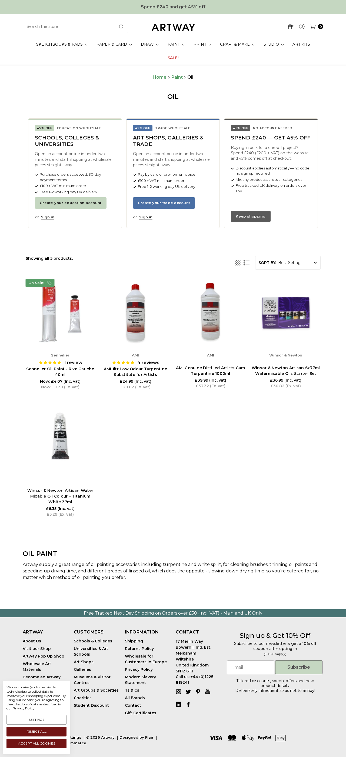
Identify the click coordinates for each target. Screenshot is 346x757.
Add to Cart (210, 331)
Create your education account (71, 203)
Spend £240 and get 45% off (173, 6)
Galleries (82, 669)
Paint (174, 44)
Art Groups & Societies (96, 690)
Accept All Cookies (36, 743)
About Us (32, 641)
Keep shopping (250, 216)
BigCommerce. (72, 743)
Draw (148, 44)
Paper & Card (112, 44)
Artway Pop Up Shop (43, 656)
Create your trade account (164, 203)
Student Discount (91, 705)
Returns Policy (139, 648)
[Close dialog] (333, 674)
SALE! (173, 57)
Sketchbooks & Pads (60, 44)
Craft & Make (235, 44)
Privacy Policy (24, 708)
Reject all (36, 731)
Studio (272, 44)
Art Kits (301, 44)
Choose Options (60, 331)
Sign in (47, 217)
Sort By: (267, 262)
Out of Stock (135, 331)
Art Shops (84, 661)
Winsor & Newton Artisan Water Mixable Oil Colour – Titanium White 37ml (60, 496)
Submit (182, 730)
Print (200, 44)
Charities (83, 697)
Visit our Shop (37, 648)
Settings (36, 720)
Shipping (134, 641)
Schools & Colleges (93, 641)
